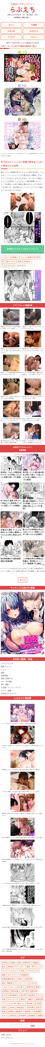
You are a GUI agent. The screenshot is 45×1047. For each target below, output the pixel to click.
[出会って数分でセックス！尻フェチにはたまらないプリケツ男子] (33, 417)
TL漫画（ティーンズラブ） (11, 688)
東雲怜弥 (30, 987)
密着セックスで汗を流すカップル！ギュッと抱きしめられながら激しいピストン (11, 350)
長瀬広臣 (24, 975)
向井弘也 (13, 1016)
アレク (40, 995)
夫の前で (20, 987)
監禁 (37, 987)
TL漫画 (34, 25)
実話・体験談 (7, 983)
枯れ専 (23, 995)
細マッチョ (10, 261)
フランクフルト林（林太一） (13, 1003)
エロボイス (33, 31)
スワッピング (13, 999)
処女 (3, 967)
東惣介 (23, 999)
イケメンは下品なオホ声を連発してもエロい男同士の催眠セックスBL (20, 883)
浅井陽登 (31, 1016)
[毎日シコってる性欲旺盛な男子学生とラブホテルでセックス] (11, 370)
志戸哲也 (38, 1003)
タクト (4, 1016)
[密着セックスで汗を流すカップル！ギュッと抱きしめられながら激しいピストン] (11, 347)
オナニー (14, 971)
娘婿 (3, 1011)
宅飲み (20, 979)
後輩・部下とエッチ (34, 967)
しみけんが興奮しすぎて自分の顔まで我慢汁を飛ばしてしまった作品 (20, 791)
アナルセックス (33, 971)
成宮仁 (4, 1007)
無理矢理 (26, 963)
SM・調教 (5, 684)
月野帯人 (14, 257)
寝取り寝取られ (7, 678)
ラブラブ (11, 37)
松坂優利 (37, 1011)
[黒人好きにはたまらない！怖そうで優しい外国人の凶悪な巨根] (11, 439)
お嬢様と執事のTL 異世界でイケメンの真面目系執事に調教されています (21, 905)
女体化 (12, 1007)
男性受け (11, 967)
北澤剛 (10, 1011)
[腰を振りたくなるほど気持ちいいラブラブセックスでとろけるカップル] (33, 347)
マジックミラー (21, 983)
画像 (13, 963)
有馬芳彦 (28, 979)
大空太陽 (30, 1007)
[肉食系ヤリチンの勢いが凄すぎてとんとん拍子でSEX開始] (11, 394)
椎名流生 (20, 1007)
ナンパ (16, 975)
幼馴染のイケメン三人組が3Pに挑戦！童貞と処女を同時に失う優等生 (20, 769)
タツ (9, 975)
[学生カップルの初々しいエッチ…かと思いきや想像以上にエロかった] (33, 439)
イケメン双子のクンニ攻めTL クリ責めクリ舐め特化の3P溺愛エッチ (20, 723)
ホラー (12, 987)
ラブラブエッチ (8, 266)
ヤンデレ (20, 967)
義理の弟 (33, 991)
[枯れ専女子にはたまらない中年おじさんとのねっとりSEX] (33, 394)
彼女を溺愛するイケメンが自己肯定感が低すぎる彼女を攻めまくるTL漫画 (22, 837)
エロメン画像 (6, 690)
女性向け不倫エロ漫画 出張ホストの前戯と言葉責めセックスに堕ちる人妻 (22, 927)
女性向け (26, 261)
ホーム (11, 25)
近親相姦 (4, 676)
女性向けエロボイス (9, 693)
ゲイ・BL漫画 (6, 681)
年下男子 (37, 257)
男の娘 (29, 1003)
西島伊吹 (18, 1011)
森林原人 (28, 1011)
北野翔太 (5, 991)
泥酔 (3, 975)
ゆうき (4, 995)
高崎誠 (40, 1016)
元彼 (3, 999)
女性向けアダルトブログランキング (22, 249)
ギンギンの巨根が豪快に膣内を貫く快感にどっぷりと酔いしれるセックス (32, 374)
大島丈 (38, 1007)
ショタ (4, 987)
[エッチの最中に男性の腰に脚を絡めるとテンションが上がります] (11, 417)
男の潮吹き (14, 995)
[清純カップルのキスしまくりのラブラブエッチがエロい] (33, 325)
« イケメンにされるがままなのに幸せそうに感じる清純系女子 (21, 568)
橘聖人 (31, 999)
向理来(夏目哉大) (8, 979)
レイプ (3, 670)
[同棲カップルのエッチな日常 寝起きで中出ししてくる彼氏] (11, 325)
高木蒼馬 (22, 1016)
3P (3, 261)
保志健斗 (31, 995)
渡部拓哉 (39, 999)
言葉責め (35, 963)
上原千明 (24, 991)
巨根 (19, 261)
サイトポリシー (7, 1038)
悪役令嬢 (14, 991)
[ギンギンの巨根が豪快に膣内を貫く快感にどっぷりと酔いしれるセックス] (33, 370)
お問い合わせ (6, 1035)
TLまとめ (11, 31)
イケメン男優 (26, 257)
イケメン (33, 37)
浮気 (22, 971)
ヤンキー (5, 971)
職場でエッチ (6, 666)
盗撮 (2, 673)
